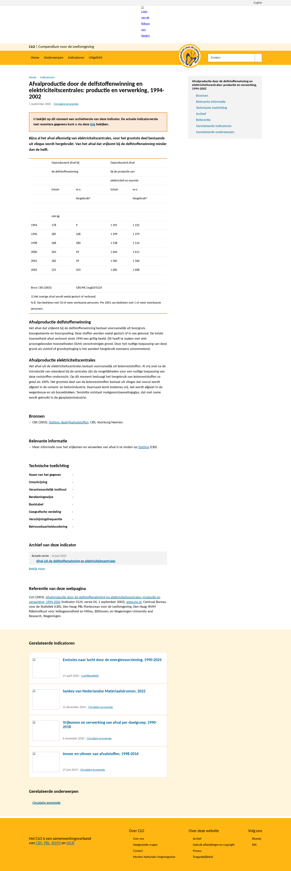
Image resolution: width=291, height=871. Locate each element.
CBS (39, 843)
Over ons (138, 839)
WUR (70, 843)
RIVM (56, 843)
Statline (143, 447)
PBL (47, 843)
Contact (138, 851)
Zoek (258, 58)
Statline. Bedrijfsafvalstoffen (69, 422)
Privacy (197, 851)
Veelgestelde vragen (145, 845)
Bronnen (202, 96)
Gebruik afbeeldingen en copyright (214, 845)
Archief (201, 114)
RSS (254, 845)
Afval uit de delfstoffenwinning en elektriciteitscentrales (75, 561)
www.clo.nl (134, 602)
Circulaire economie (66, 104)
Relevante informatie (210, 102)
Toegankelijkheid (203, 857)
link (92, 124)
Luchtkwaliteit (90, 676)
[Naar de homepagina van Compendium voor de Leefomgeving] (145, 24)
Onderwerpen (53, 57)
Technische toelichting (211, 108)
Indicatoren (76, 57)
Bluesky (256, 839)
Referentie (203, 120)
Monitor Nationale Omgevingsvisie (154, 857)
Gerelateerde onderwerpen (215, 132)
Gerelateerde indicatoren (214, 126)
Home (35, 57)
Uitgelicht (95, 57)
